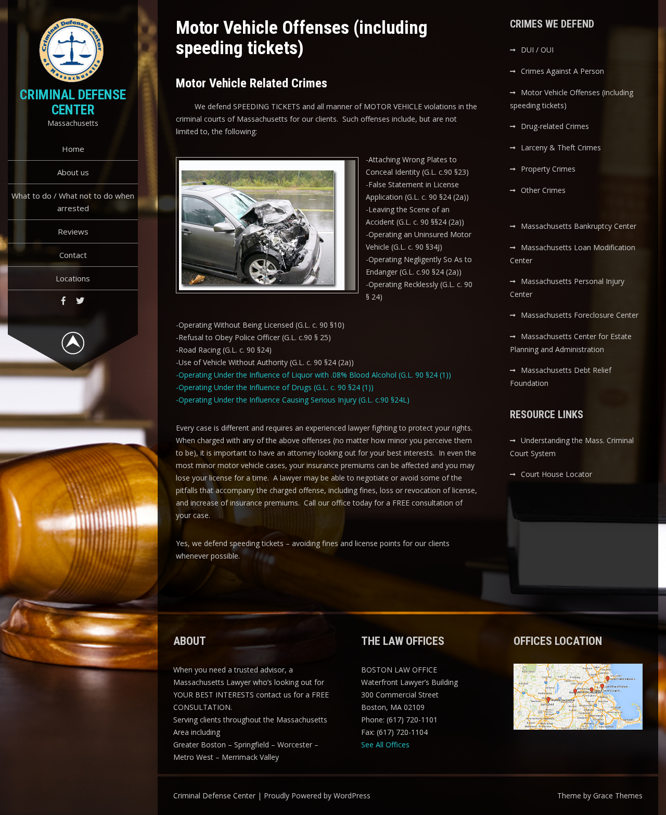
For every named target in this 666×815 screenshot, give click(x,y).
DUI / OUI (537, 50)
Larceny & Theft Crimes (561, 147)
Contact (73, 255)
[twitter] (80, 300)
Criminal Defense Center (73, 102)
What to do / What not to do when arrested (72, 201)
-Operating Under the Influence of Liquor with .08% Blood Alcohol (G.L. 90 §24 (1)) (313, 375)
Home (73, 149)
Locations (73, 278)
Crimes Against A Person (562, 71)
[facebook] (63, 300)
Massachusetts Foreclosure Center (579, 315)
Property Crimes (548, 169)
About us (73, 172)
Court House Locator (556, 474)
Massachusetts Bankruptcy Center (578, 226)
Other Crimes (543, 190)
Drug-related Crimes (555, 126)
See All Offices (385, 744)
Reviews (73, 231)
